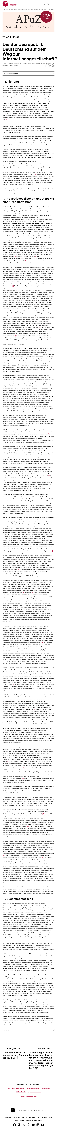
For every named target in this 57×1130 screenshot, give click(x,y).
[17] (24, 592)
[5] (21, 259)
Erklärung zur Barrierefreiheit (34, 1120)
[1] (6, 120)
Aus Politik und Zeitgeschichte (22, 9)
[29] (4, 855)
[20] (13, 684)
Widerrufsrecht (21, 1092)
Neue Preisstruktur (18, 1088)
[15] (52, 551)
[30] (43, 858)
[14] (49, 476)
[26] (23, 778)
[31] (24, 874)
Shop (4, 9)
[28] (28, 826)
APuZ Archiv (35, 9)
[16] (19, 569)
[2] (36, 174)
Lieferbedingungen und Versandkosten (38, 1088)
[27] (43, 814)
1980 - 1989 (43, 9)
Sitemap (24, 1117)
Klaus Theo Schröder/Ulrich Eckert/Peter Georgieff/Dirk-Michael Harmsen (28, 64)
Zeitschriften (10, 9)
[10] (16, 336)
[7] (13, 286)
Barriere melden (19, 1120)
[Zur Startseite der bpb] (10, 6)
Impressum (8, 1117)
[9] (40, 327)
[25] (24, 768)
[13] (49, 455)
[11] (52, 350)
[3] (15, 256)
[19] (42, 642)
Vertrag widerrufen (28, 1097)
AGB (8, 1088)
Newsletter (32, 1117)
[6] (25, 261)
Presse (50, 1117)
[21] (6, 690)
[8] (35, 302)
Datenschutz (16, 1117)
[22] (35, 709)
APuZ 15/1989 (12, 37)
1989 (49, 9)
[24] (8, 761)
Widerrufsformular (35, 1092)
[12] (49, 434)
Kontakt (44, 1117)
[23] (49, 732)
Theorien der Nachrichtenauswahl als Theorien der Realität (15, 1055)
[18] (33, 592)
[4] (36, 256)
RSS (39, 1117)
